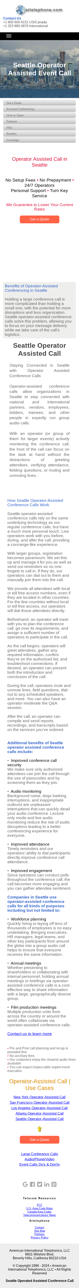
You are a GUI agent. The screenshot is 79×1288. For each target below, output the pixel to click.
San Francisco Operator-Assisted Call (40, 1103)
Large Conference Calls (39, 1154)
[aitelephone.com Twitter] (40, 1184)
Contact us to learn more (29, 1034)
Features (12, 121)
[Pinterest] (54, 1184)
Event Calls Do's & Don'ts (39, 1164)
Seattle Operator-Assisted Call (40, 1119)
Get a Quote (14, 103)
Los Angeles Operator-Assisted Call (39, 1108)
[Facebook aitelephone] (32, 1184)
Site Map (39, 1230)
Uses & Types (15, 115)
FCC (39, 1205)
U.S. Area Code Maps (39, 1208)
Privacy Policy (39, 1237)
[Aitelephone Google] (25, 1184)
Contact (39, 1227)
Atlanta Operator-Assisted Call (40, 1113)
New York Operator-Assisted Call (39, 1097)
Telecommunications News (39, 1215)
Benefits (12, 133)
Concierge (13, 140)
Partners (39, 1234)
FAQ (9, 127)
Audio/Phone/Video (39, 1159)
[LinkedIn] (47, 1184)
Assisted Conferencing (20, 109)
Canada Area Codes (39, 1211)
